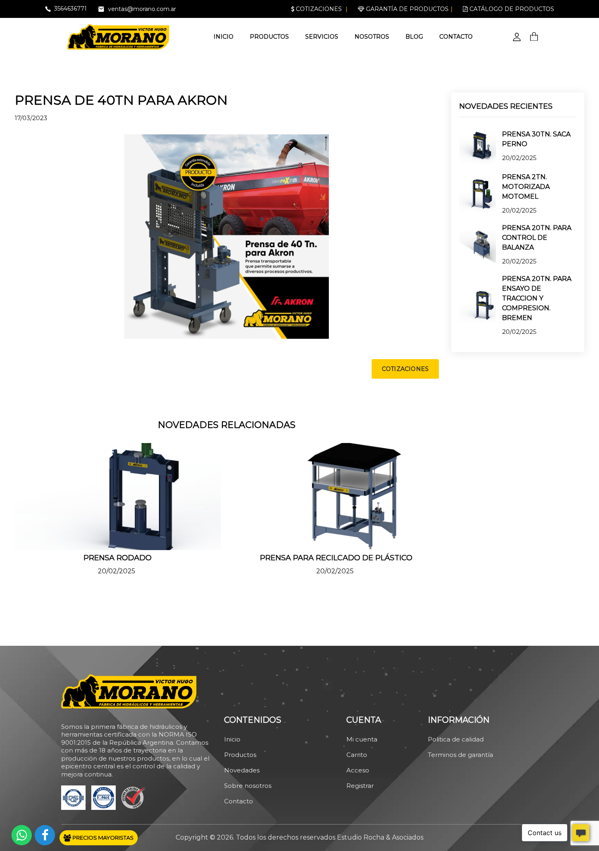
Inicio (223, 36)
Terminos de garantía (460, 755)
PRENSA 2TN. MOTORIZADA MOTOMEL (526, 186)
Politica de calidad (456, 739)
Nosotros (372, 36)
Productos (269, 36)
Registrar (360, 786)
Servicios (321, 36)
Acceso (357, 770)
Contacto (456, 36)
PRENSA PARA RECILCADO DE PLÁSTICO (336, 557)
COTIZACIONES (405, 369)
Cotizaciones (318, 9)
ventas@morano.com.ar (142, 9)
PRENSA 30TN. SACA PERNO (536, 139)
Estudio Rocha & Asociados (380, 837)
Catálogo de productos (511, 9)
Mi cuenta (361, 739)
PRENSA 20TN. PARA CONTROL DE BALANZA (536, 237)
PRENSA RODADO (118, 557)
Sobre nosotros (247, 786)
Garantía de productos (406, 9)
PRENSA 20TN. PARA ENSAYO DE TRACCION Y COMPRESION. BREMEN (536, 298)
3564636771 (70, 8)
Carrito (356, 755)
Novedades (242, 770)
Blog (414, 36)
